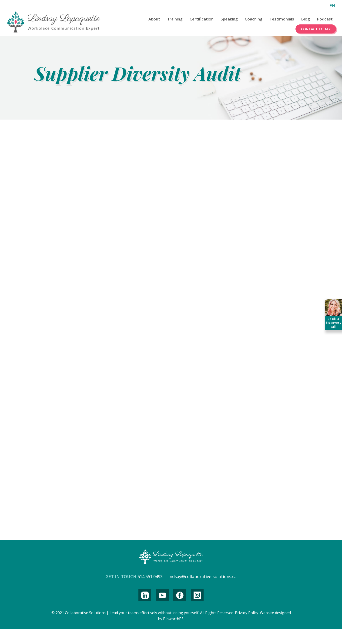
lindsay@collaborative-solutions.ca (202, 576)
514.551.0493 (150, 576)
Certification (202, 19)
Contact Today (316, 29)
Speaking (229, 19)
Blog (305, 19)
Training (175, 19)
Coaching (253, 19)
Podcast (325, 19)
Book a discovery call (333, 323)
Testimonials (281, 19)
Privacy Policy (246, 612)
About (154, 19)
